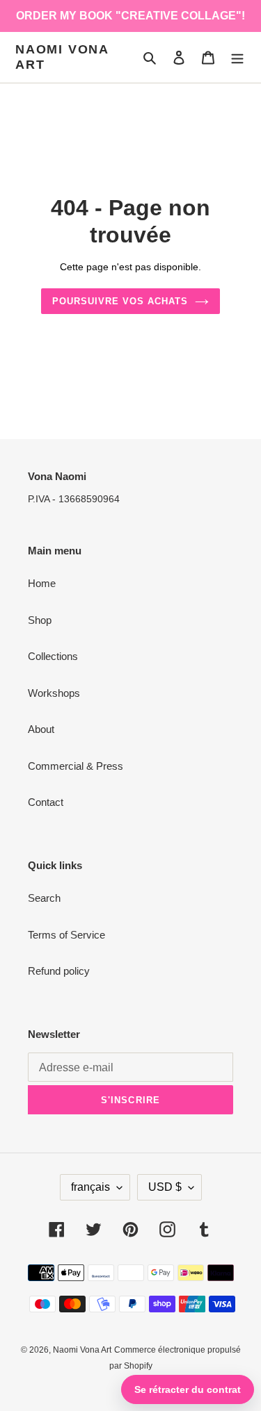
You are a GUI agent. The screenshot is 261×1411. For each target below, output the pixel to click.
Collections (53, 656)
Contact (45, 802)
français (90, 1187)
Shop (40, 620)
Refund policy (59, 971)
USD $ (165, 1187)
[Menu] (237, 57)
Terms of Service (66, 935)
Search (44, 898)
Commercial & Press (75, 766)
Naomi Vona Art (62, 57)
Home (42, 583)
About (41, 729)
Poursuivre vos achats (120, 301)
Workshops (54, 693)
